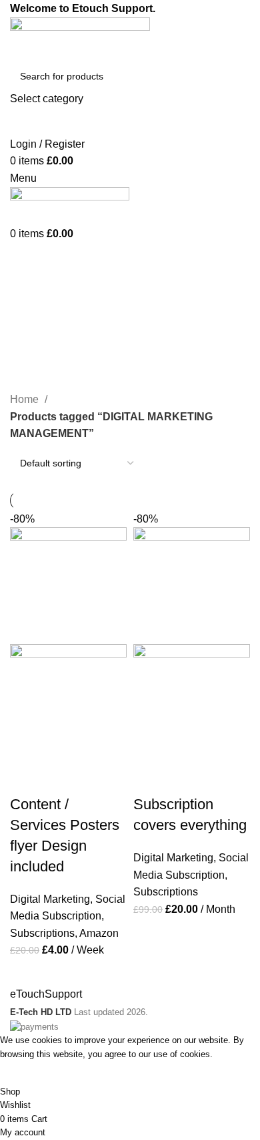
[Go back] (26, 300)
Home (25, 399)
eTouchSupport (46, 994)
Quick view (62, 778)
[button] (26, 778)
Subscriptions (42, 933)
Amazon (99, 933)
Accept (26, 1073)
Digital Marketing (50, 899)
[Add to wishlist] (98, 778)
